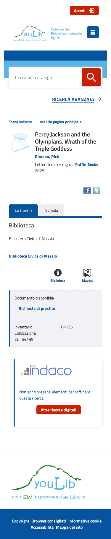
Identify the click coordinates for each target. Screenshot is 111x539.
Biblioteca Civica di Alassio (33, 256)
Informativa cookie (85, 521)
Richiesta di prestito (37, 308)
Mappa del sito (69, 527)
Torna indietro (20, 122)
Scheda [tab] (51, 210)
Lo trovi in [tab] (23, 210)
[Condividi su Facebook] (87, 190)
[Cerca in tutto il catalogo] (91, 77)
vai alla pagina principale (61, 122)
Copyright (20, 521)
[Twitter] (96, 190)
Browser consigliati (48, 521)
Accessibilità (42, 527)
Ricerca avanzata (73, 99)
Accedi (80, 10)
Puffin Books (86, 164)
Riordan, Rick (47, 156)
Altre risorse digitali (58, 410)
